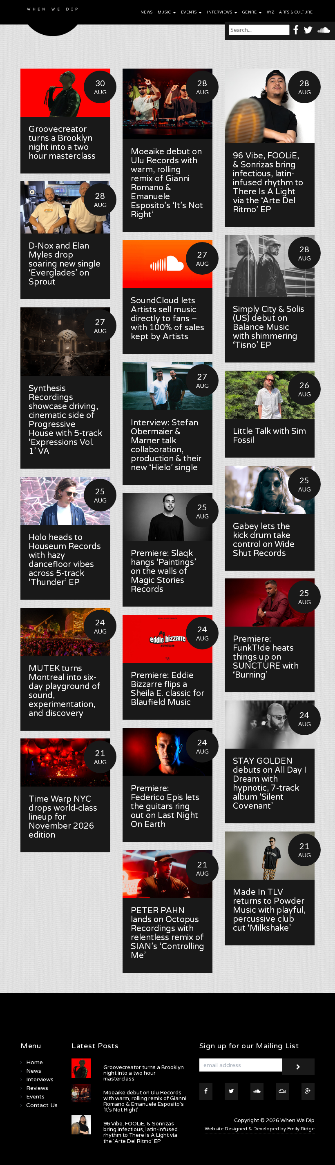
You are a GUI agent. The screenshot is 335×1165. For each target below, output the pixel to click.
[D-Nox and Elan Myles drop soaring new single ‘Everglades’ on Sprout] (65, 207)
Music (165, 12)
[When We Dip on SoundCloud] (324, 29)
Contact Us (42, 1105)
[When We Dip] (52, 20)
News (147, 12)
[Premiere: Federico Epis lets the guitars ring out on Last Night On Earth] (167, 752)
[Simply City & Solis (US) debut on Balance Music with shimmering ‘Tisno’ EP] (270, 266)
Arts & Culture (296, 12)
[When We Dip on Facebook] (295, 29)
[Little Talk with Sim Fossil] (270, 395)
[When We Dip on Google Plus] (308, 1091)
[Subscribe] (298, 1066)
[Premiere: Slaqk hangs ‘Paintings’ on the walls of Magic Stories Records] (167, 517)
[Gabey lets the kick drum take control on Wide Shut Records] (270, 490)
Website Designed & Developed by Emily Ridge (260, 1129)
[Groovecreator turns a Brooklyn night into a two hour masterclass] (65, 93)
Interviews (220, 12)
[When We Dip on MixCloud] (282, 1091)
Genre (250, 12)
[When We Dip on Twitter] (308, 29)
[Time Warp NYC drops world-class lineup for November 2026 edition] (65, 762)
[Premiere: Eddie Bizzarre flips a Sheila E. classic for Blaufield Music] (167, 639)
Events (189, 12)
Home (34, 1062)
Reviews (37, 1088)
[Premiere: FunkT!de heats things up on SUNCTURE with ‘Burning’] (270, 602)
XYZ (271, 12)
